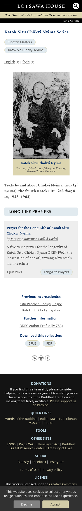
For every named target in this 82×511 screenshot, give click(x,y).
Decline (26, 504)
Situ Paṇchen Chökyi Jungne (41, 304)
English (9, 62)
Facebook (39, 462)
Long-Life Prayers (56, 272)
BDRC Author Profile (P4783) (41, 325)
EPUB (32, 343)
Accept (55, 504)
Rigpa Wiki (26, 444)
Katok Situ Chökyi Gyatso (41, 310)
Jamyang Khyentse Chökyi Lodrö (34, 239)
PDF (49, 343)
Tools (41, 430)
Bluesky (23, 462)
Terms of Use (29, 470)
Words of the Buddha (21, 419)
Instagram (56, 462)
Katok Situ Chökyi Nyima (26, 50)
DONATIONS (41, 383)
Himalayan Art (48, 444)
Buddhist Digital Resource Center (42, 446)
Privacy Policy (52, 470)
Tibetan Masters (20, 42)
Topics (48, 423)
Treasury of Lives (60, 448)
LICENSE (41, 477)
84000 (11, 444)
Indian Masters (51, 419)
